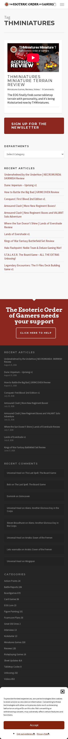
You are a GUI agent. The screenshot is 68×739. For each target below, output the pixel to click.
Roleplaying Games (13, 654)
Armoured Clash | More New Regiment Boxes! (29, 206)
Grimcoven (24, 496)
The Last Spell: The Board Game (40, 472)
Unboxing (9, 673)
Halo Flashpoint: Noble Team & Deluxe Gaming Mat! (32, 248)
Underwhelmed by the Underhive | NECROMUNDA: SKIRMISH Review (33, 360)
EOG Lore (8, 605)
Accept (34, 725)
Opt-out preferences (26, 733)
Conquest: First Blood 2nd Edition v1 (24, 199)
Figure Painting (11, 611)
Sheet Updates (11, 660)
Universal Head (14, 472)
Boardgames (10, 593)
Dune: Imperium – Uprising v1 (20, 185)
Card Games (10, 599)
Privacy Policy (43, 733)
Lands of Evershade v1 (17, 234)
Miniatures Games (15, 89)
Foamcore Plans (12, 617)
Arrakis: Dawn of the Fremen (38, 537)
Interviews (9, 630)
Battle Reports (11, 587)
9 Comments (48, 89)
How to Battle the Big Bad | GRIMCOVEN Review (31, 192)
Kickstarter (9, 636)
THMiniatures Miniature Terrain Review (30, 81)
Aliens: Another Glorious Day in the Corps (33, 509)
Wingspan (30, 561)
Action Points (10, 581)
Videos (37, 89)
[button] (62, 691)
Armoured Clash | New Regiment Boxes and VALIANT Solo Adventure (32, 415)
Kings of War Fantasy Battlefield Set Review (29, 241)
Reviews (29, 89)
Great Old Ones (11, 623)
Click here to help (36, 333)
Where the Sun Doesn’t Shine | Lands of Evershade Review (32, 426)
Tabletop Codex (12, 666)
